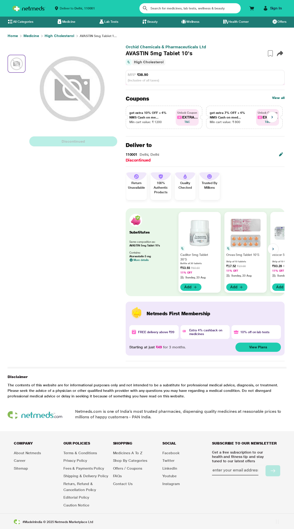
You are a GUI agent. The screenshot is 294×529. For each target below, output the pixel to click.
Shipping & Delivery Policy (85, 476)
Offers (281, 21)
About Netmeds (27, 453)
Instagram (171, 484)
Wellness (193, 21)
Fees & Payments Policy (83, 468)
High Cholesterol (149, 62)
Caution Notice (76, 505)
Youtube (169, 476)
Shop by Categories (130, 460)
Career (19, 460)
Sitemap (21, 468)
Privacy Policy (75, 460)
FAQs (117, 476)
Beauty (152, 21)
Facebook (170, 453)
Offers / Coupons (127, 468)
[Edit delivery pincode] (281, 154)
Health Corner (238, 21)
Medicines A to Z (128, 453)
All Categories (23, 21)
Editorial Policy (76, 497)
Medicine (68, 21)
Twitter (168, 460)
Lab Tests (111, 21)
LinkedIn (169, 468)
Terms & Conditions (80, 453)
